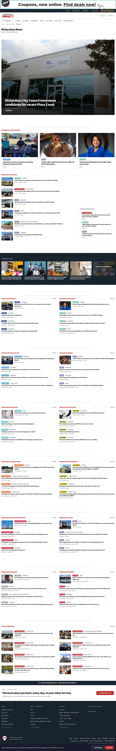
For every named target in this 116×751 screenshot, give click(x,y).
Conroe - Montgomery (65, 715)
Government (34, 20)
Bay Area (61, 709)
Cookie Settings (98, 747)
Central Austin (5, 715)
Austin (3, 706)
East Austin (4, 718)
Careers (94, 738)
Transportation (68, 20)
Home (2, 24)
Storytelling (105, 738)
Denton (32, 712)
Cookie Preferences (109, 741)
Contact (76, 738)
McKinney (33, 724)
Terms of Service (98, 741)
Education (26, 20)
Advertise (112, 738)
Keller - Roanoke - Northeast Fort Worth (40, 721)
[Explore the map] (58, 4)
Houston (62, 706)
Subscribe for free (106, 693)
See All (54, 298)
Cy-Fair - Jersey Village (65, 718)
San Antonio (92, 711)
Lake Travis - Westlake (7, 724)
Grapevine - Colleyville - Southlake (39, 718)
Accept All (109, 747)
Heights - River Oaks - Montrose (67, 724)
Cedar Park (4, 712)
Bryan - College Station (95, 706)
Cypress (61, 721)
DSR (91, 741)
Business (18, 20)
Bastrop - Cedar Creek (7, 709)
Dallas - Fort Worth (10, 24)
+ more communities (6, 727)
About (70, 738)
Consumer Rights (83, 741)
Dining (42, 20)
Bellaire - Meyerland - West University (69, 712)
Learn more (61, 747)
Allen (31, 709)
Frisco (32, 715)
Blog (99, 738)
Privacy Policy (74, 741)
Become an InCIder (85, 738)
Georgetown (4, 721)
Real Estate (57, 20)
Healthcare (49, 20)
